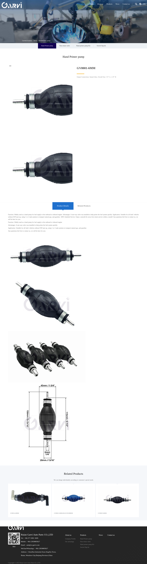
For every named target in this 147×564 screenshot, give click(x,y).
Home (92, 4)
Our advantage (69, 541)
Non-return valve (64, 46)
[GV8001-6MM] (64, 129)
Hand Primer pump (44, 40)
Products (109, 4)
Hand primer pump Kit (83, 46)
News (117, 4)
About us (100, 4)
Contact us (126, 4)
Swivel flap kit (101, 46)
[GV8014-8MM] (29, 498)
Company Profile (70, 539)
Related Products (84, 206)
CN (144, 4)
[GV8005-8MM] (117, 498)
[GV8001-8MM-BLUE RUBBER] (73, 498)
